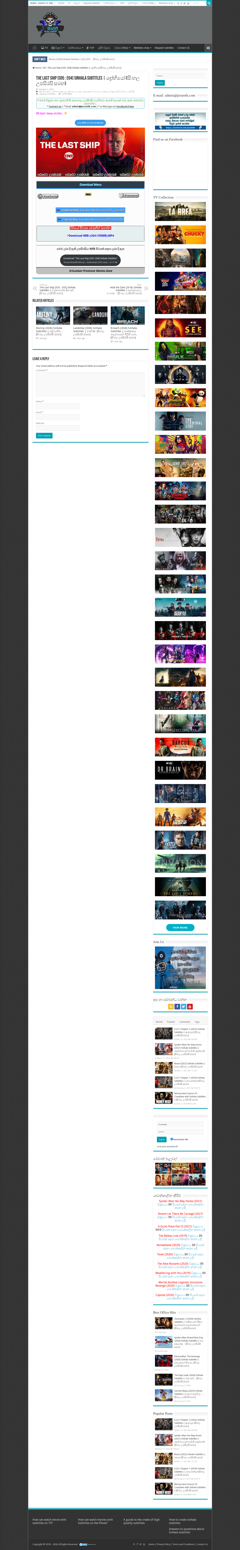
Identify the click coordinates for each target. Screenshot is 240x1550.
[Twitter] (184, 3)
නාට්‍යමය (96, 92)
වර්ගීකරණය (109, 3)
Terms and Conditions (183, 1544)
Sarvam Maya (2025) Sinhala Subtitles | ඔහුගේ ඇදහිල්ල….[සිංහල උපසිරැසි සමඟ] (189, 1393)
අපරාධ (48, 92)
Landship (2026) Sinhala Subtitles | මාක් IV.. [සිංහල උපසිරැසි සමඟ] (88, 331)
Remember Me (180, 1139)
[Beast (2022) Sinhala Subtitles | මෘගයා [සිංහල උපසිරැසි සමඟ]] (164, 1068)
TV (69, 3)
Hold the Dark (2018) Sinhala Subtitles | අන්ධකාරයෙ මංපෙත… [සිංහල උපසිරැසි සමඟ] (124, 289)
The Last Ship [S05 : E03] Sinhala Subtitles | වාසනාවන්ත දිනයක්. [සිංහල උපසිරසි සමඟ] (57, 289)
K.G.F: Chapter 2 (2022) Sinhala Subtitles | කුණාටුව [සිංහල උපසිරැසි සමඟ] (189, 1032)
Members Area (166, 3)
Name (40, 401)
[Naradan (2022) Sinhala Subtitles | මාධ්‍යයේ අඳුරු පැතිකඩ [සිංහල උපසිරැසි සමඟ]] (163, 1168)
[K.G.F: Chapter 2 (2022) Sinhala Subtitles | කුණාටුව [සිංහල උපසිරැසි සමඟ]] (164, 1033)
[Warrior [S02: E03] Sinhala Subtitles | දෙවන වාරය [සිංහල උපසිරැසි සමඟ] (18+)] (197, 1168)
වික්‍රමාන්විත (116, 92)
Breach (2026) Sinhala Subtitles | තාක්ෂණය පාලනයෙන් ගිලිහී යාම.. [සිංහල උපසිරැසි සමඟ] (124, 332)
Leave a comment (47, 94)
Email (39, 412)
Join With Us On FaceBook (90, 122)
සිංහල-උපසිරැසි (128, 92)
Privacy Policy (163, 1544)
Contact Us (202, 1544)
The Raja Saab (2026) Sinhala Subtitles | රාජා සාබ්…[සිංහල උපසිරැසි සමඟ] (188, 1378)
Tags (197, 1022)
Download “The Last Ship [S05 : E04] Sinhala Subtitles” (90, 260)
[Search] (209, 3)
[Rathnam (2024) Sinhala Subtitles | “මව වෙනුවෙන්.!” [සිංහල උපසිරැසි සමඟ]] (163, 1180)
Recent (159, 1022)
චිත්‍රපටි (77, 3)
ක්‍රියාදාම (63, 92)
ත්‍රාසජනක (87, 92)
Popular (171, 1022)
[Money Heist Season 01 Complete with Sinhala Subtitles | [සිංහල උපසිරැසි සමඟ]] (164, 1098)
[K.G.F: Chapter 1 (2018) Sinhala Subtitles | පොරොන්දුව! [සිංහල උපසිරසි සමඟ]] (164, 1082)
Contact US (183, 47)
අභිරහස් (55, 92)
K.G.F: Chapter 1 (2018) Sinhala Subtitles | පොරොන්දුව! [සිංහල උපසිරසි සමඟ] (189, 1080)
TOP (122, 3)
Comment (42, 370)
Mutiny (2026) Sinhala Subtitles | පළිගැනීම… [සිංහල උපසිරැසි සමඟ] (82, 59)
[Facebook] (181, 3)
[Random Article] (208, 48)
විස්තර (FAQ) (148, 3)
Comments (184, 1022)
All (44, 67)
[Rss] (178, 3)
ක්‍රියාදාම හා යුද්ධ (75, 92)
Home (61, 3)
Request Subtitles (91, 3)
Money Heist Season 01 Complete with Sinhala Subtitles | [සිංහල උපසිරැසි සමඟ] (190, 1096)
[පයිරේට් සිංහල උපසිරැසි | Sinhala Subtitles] (50, 24)
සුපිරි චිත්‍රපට (133, 3)
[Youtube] (188, 3)
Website (40, 423)
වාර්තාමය (105, 92)
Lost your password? (167, 1146)
